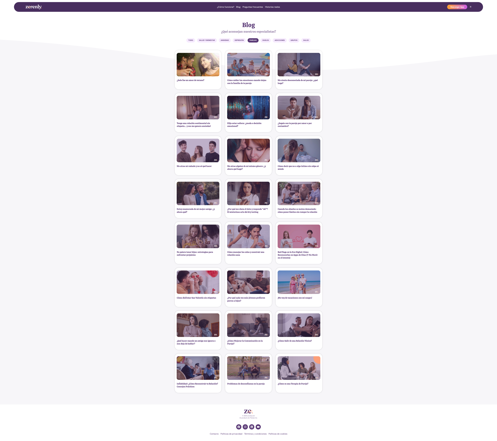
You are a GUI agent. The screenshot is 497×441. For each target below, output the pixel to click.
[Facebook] (238, 426)
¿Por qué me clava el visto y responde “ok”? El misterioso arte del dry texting (247, 210)
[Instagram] (245, 426)
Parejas (253, 40)
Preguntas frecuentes (253, 7)
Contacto (214, 433)
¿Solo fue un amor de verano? (190, 80)
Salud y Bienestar (207, 40)
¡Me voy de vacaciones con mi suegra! (295, 298)
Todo (190, 40)
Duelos (265, 40)
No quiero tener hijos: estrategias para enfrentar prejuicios (195, 253)
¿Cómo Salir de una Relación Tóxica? (295, 341)
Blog (238, 7)
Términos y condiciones (255, 433)
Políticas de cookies (278, 433)
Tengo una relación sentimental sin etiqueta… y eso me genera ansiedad (194, 125)
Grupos (294, 40)
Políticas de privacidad (231, 433)
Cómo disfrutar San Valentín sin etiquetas (196, 298)
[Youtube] (258, 426)
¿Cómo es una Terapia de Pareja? (293, 383)
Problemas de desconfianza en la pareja (246, 383)
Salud (306, 40)
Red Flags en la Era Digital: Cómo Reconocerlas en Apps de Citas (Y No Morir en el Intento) (298, 255)
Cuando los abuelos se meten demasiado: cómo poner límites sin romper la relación (297, 210)
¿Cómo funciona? (225, 7)
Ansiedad (225, 40)
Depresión (239, 40)
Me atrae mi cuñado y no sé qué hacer (194, 166)
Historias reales (272, 7)
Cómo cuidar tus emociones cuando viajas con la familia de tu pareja (246, 81)
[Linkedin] (251, 426)
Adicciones (280, 40)
